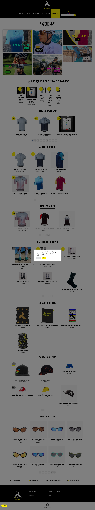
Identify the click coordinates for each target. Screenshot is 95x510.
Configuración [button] (39, 257)
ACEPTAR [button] (44, 257)
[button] (4, 506)
